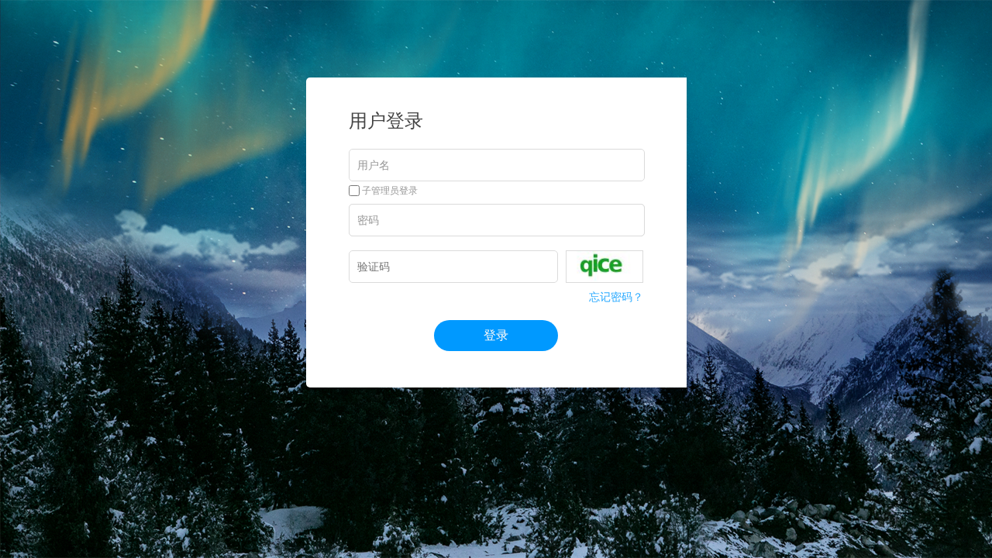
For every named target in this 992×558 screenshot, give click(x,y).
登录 (496, 335)
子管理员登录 (389, 190)
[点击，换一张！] (604, 266)
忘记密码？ (616, 297)
